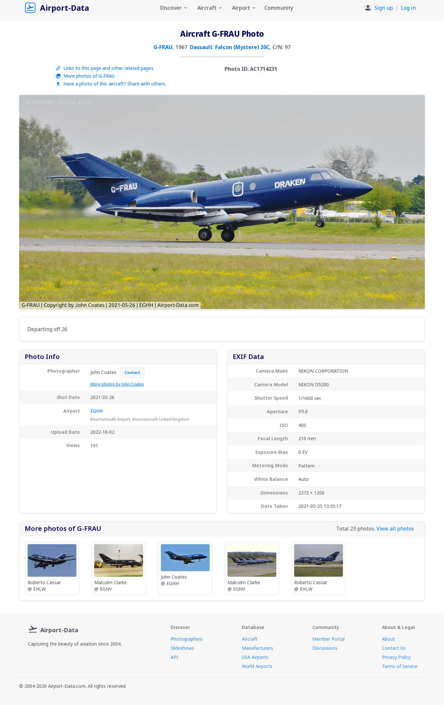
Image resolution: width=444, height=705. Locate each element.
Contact (132, 372)
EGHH (96, 411)
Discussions (324, 648)
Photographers (186, 639)
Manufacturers (257, 648)
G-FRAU (163, 47)
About (388, 639)
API (174, 657)
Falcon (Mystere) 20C (242, 47)
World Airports (257, 666)
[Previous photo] (30, 202)
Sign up (383, 7)
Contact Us (394, 648)
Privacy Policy (396, 657)
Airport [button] (241, 7)
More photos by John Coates (117, 384)
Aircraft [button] (206, 7)
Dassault (201, 47)
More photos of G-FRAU (89, 76)
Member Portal (328, 639)
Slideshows (182, 648)
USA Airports (255, 657)
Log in (408, 7)
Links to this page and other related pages (108, 68)
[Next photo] (413, 202)
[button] (390, 7)
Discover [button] (171, 7)
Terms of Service (399, 666)
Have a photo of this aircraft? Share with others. (114, 84)
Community (278, 7)
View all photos (395, 528)
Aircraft (249, 639)
